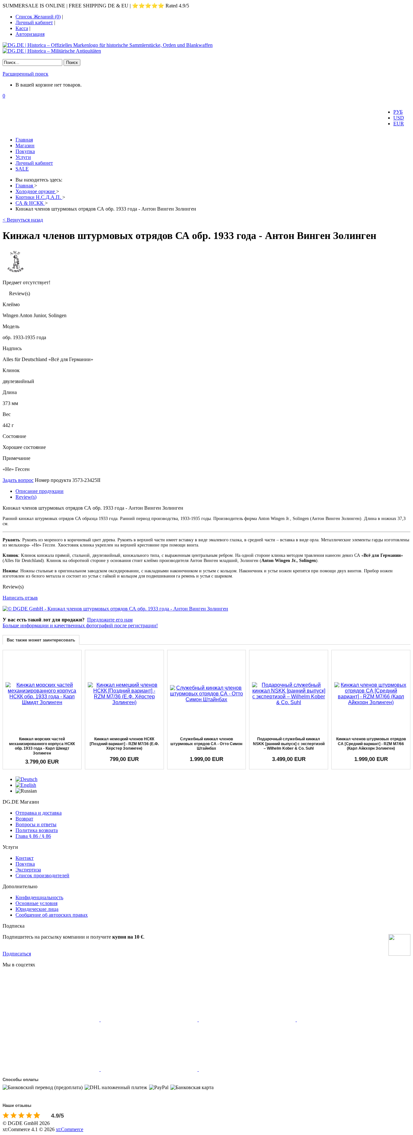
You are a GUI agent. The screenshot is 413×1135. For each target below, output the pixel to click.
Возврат (24, 818)
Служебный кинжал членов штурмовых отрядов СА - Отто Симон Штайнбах (206, 744)
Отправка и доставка (38, 813)
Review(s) (25, 497)
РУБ (398, 112)
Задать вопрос (18, 480)
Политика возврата (36, 830)
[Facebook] (52, 1019)
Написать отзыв (20, 597)
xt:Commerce (69, 1129)
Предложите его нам (110, 619)
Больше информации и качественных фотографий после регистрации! (80, 625)
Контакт (24, 858)
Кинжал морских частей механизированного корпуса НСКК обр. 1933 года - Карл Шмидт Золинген (42, 746)
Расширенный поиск (25, 74)
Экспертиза (28, 869)
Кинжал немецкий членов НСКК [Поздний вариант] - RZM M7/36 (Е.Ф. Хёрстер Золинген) (124, 744)
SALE (22, 169)
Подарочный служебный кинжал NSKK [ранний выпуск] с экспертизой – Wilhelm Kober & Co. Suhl (289, 744)
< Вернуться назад (23, 220)
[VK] (52, 1069)
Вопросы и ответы (35, 824)
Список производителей (42, 875)
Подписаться (17, 953)
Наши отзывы (17, 1105)
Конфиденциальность (39, 897)
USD (398, 117)
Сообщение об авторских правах (51, 915)
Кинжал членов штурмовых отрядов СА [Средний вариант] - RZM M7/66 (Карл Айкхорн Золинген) (371, 744)
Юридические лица (36, 909)
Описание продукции (39, 491)
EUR (398, 123)
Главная (24, 139)
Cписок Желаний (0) (38, 16)
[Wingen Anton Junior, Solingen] (15, 273)
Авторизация (30, 34)
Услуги (23, 157)
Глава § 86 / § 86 (33, 836)
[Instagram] (248, 1019)
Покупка (25, 151)
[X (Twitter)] (150, 1019)
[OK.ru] (150, 1069)
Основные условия (36, 903)
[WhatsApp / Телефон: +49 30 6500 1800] (247, 1069)
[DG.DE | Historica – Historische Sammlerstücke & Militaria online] (206, 48)
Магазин (25, 145)
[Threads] (345, 1019)
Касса (21, 28)
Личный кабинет (34, 22)
